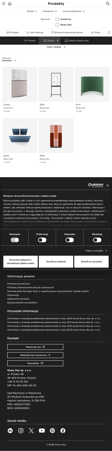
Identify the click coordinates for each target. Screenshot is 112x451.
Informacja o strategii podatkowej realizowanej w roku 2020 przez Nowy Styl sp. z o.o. (54, 318)
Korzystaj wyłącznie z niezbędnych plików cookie (20, 262)
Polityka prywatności (18, 284)
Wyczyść (45, 19)
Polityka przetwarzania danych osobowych (30, 287)
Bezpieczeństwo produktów (22, 302)
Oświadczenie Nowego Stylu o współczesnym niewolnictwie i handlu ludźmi (48, 291)
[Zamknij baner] (108, 185)
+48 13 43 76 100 (17, 381)
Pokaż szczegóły (94, 250)
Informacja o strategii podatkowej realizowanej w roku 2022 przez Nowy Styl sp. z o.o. (53, 326)
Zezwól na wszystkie (91, 261)
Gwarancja (13, 295)
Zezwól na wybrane (56, 261)
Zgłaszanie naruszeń (18, 299)
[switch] (42, 240)
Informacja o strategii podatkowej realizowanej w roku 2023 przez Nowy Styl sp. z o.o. (53, 330)
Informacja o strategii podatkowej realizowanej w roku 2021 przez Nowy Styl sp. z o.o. (53, 322)
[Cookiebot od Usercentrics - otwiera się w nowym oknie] (90, 185)
